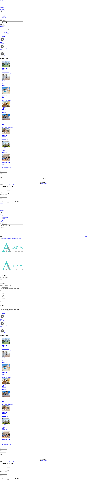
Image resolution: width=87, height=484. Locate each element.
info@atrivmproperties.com (3, 10)
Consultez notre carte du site (5, 32)
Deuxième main (4, 15)
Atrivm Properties (2, 210)
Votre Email (1, 305)
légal (12, 184)
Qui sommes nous (3, 13)
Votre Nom (1, 304)
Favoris (1, 19)
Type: (0, 22)
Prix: (0, 23)
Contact (8, 33)
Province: (1, 20)
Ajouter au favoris (4, 238)
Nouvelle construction (2, 36)
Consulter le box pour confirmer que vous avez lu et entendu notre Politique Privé (10, 201)
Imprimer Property (17, 238)
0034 (2, 9)
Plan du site (16, 184)
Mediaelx (10, 184)
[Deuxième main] (2, 48)
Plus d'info (5, 48)
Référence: (1, 24)
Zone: (1, 21)
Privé (13, 184)
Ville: (0, 223)
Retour (86, 236)
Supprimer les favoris (8, 238)
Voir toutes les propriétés (3, 59)
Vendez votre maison (4, 17)
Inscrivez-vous (8, 190)
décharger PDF (20, 238)
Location (4, 16)
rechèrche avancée (2, 26)
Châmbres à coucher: (2, 225)
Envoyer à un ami (13, 238)
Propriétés (3, 14)
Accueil (2, 215)
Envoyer (1, 177)
